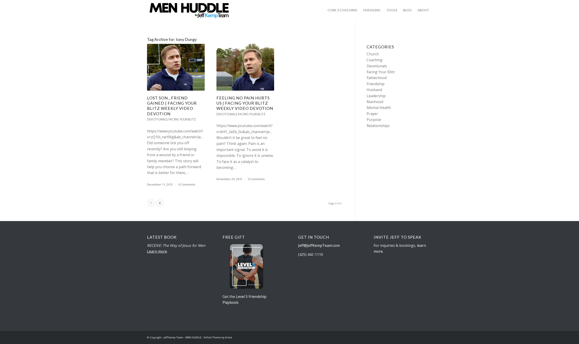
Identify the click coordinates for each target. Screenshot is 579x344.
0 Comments (186, 184)
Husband (374, 89)
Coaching (374, 59)
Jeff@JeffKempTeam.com (319, 245)
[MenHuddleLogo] (189, 10)
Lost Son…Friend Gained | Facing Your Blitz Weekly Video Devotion (172, 105)
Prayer (372, 113)
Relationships (378, 125)
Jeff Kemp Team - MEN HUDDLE (183, 337)
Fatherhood (377, 77)
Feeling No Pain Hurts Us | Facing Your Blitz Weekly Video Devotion (244, 103)
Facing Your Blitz (182, 119)
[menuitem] (342, 10)
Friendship (375, 83)
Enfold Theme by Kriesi (218, 337)
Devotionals (157, 119)
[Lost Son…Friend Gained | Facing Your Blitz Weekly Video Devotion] (176, 67)
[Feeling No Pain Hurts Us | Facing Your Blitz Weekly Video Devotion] (245, 67)
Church (373, 54)
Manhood (375, 101)
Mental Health (379, 107)
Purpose (374, 119)
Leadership (376, 95)
